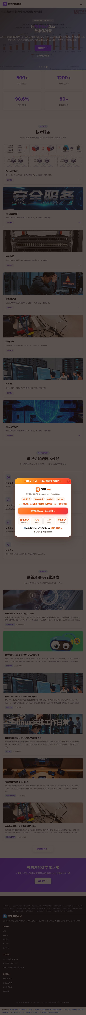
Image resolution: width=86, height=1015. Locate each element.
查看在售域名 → (57, 528)
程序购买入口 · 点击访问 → (43, 511)
